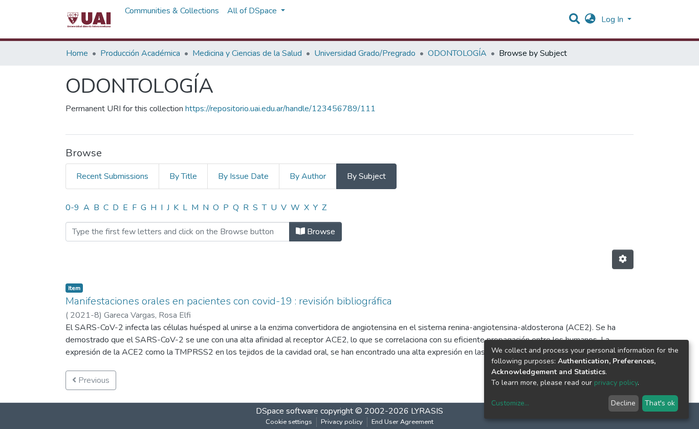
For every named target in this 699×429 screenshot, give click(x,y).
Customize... (510, 403)
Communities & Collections (172, 10)
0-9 (72, 207)
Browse (320, 231)
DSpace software (287, 411)
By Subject (366, 176)
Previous (93, 380)
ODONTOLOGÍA (457, 53)
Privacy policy (342, 421)
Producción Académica (140, 53)
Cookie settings (289, 421)
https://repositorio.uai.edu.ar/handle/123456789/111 (280, 108)
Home (77, 53)
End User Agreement (402, 421)
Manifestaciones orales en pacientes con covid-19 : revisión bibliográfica (228, 301)
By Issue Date (243, 176)
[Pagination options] (623, 259)
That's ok (660, 403)
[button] (590, 19)
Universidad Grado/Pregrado (365, 53)
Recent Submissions (112, 176)
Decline (623, 403)
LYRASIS (427, 411)
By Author (308, 176)
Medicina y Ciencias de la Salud (247, 53)
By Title (183, 176)
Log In (613, 19)
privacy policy (616, 382)
